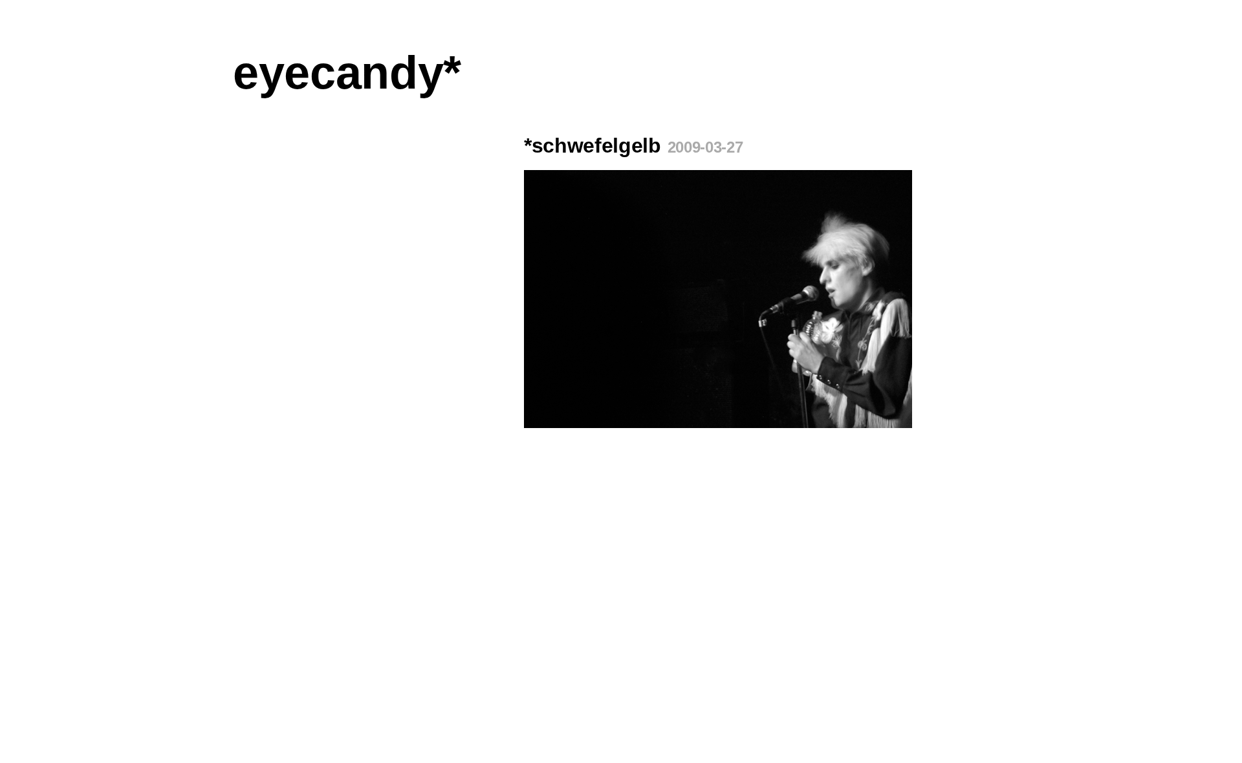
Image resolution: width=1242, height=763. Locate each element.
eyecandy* (347, 72)
